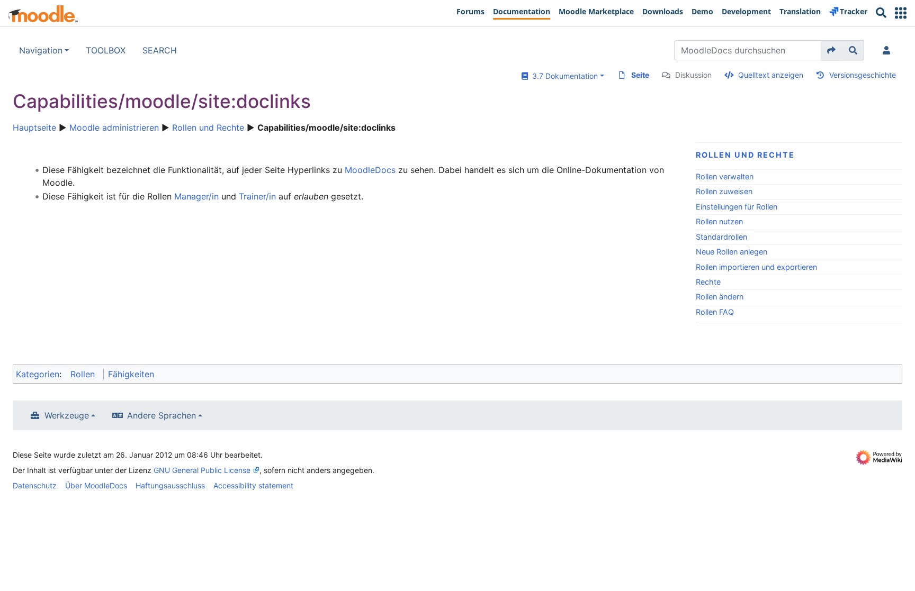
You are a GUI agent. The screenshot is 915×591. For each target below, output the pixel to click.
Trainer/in (257, 196)
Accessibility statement (253, 485)
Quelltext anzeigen (770, 74)
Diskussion (693, 74)
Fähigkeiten (131, 374)
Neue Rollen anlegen (731, 251)
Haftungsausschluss (170, 485)
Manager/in (196, 196)
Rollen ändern (719, 296)
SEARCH (159, 50)
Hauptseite (34, 127)
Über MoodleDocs (96, 485)
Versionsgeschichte (862, 74)
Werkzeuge (66, 415)
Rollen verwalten (724, 176)
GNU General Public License (202, 470)
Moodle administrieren (114, 127)
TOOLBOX (105, 50)
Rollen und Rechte (208, 127)
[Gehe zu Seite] (831, 50)
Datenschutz (35, 485)
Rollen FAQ (715, 311)
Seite (640, 74)
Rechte (708, 281)
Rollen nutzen (719, 221)
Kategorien (37, 374)
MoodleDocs (370, 170)
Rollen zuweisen (724, 191)
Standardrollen (721, 236)
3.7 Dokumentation (563, 75)
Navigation (40, 50)
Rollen (82, 374)
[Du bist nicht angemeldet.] (888, 50)
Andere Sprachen (161, 415)
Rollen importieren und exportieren (756, 266)
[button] (901, 13)
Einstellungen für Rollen (736, 206)
